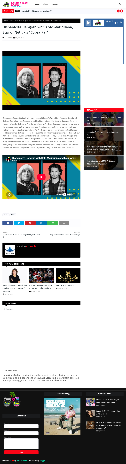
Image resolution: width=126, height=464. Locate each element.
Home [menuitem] (37, 4)
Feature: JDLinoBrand (65, 285)
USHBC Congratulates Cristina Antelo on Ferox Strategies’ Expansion (14, 288)
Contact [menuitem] (55, 4)
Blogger (42, 461)
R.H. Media (8, 38)
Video (13, 215)
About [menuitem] (45, 4)
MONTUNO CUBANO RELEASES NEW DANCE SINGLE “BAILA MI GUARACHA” (102, 148)
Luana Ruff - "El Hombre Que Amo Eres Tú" (37, 11)
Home (6, 20)
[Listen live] (88, 23)
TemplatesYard (22, 461)
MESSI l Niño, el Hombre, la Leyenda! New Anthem (104, 119)
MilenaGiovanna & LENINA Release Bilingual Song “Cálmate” (101, 162)
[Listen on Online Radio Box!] (121, 23)
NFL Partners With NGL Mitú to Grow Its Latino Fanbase (40, 286)
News (11, 20)
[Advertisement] (105, 86)
